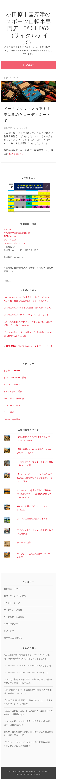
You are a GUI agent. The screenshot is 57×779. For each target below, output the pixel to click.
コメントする (22, 128)
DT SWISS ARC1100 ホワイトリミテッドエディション (27, 314)
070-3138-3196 (10, 239)
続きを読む (16, 153)
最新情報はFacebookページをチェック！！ (29, 346)
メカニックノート (12, 405)
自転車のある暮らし (13, 419)
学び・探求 (9, 412)
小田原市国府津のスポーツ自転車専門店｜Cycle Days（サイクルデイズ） (28, 28)
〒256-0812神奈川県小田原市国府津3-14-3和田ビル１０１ (18, 233)
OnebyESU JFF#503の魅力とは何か (32, 518)
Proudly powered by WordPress (23, 771)
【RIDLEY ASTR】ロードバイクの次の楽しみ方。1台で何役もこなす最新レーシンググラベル (35, 478)
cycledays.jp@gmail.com (14, 243)
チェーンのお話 (24, 542)
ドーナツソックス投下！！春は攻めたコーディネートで (27, 114)
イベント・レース (12, 384)
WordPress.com (32, 774)
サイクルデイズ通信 (13, 391)
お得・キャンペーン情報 (15, 377)
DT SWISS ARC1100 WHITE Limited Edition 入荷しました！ (28, 307)
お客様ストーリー (12, 370)
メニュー (30, 64)
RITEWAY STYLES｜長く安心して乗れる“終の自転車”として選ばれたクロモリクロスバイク (34, 494)
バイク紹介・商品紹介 (14, 398)
